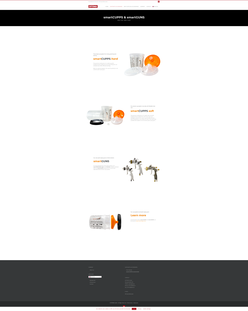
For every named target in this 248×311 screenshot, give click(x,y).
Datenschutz (129, 302)
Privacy (139, 308)
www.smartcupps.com (141, 221)
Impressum (135, 302)
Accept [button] (134, 308)
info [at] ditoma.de (103, 1)
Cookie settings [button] (147, 308)
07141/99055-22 (130, 287)
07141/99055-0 (132, 285)
